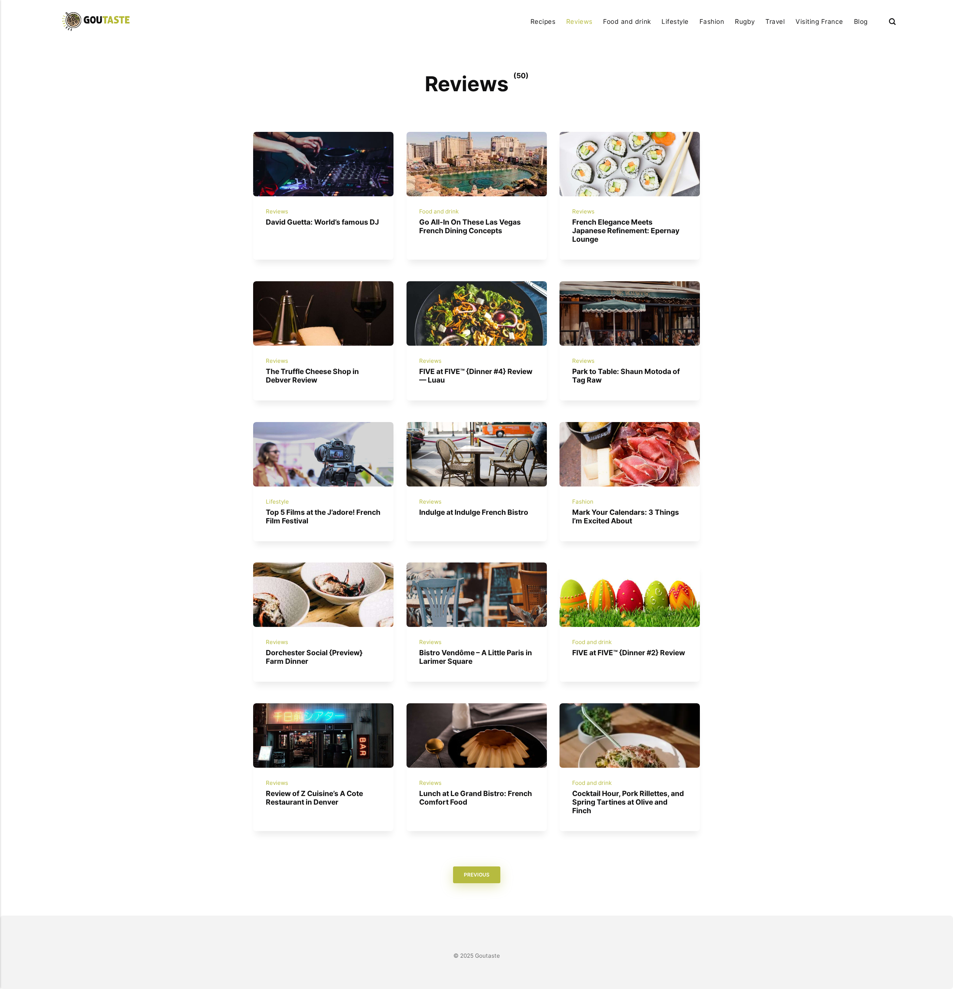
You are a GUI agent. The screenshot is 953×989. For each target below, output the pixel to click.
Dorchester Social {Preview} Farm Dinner (314, 657)
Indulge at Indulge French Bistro (473, 511)
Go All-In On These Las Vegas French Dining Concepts (469, 226)
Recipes (543, 21)
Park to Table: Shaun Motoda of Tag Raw (626, 375)
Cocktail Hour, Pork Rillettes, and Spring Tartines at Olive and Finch (628, 802)
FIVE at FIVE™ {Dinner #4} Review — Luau (475, 375)
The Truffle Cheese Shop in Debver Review (312, 375)
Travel (775, 21)
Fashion (711, 21)
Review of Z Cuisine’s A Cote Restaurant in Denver (314, 797)
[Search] (892, 21)
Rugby (745, 21)
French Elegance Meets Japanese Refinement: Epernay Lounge (625, 231)
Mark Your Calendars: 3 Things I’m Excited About (625, 516)
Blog (861, 21)
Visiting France (819, 21)
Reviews (579, 21)
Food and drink (627, 21)
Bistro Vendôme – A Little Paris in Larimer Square (475, 657)
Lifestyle (675, 21)
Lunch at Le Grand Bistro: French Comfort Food (475, 797)
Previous (477, 875)
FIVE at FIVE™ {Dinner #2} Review (628, 652)
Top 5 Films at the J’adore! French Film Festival (323, 516)
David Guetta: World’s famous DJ (322, 222)
